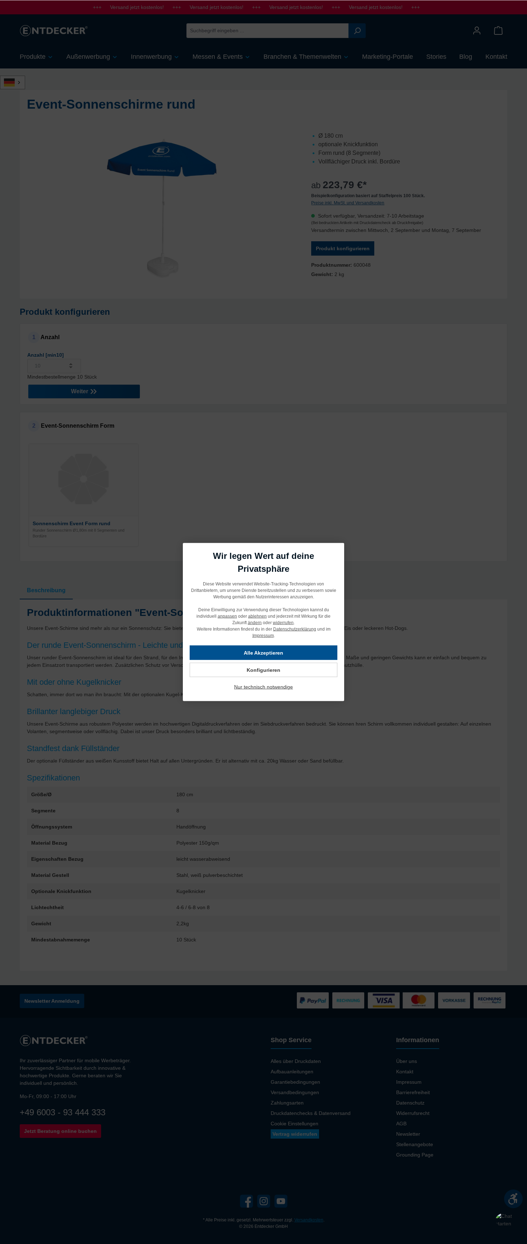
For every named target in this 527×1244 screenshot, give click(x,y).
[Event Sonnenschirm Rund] (162, 209)
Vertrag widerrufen (294, 1134)
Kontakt (404, 1071)
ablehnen (257, 616)
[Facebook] (246, 1201)
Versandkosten (308, 1219)
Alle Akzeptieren (263, 653)
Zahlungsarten (287, 1103)
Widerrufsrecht (412, 1113)
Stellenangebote (414, 1144)
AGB (401, 1123)
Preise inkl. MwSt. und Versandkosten (347, 202)
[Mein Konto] (477, 30)
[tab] (46, 590)
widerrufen (283, 622)
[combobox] (267, 30)
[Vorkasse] (454, 1000)
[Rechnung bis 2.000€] (348, 1000)
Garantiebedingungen (295, 1082)
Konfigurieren (263, 670)
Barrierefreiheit (413, 1092)
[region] (162, 209)
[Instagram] (264, 1201)
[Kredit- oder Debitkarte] (401, 1000)
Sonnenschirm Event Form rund (71, 523)
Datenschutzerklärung (294, 629)
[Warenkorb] (498, 30)
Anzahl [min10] (45, 355)
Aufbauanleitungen (292, 1071)
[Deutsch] (16, 82)
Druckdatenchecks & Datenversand (311, 1113)
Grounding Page (414, 1155)
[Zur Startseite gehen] (54, 30)
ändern (255, 622)
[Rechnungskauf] (489, 1000)
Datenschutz (410, 1103)
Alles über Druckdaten (296, 1061)
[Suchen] (357, 30)
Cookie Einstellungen (294, 1123)
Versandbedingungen (295, 1092)
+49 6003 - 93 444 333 (62, 1112)
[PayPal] (313, 1000)
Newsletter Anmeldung (52, 1001)
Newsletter (408, 1134)
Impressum (409, 1082)
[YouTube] (281, 1201)
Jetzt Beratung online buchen (60, 1131)
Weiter (80, 391)
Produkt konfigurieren (343, 248)
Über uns (406, 1061)
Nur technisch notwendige (263, 687)
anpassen (227, 616)
